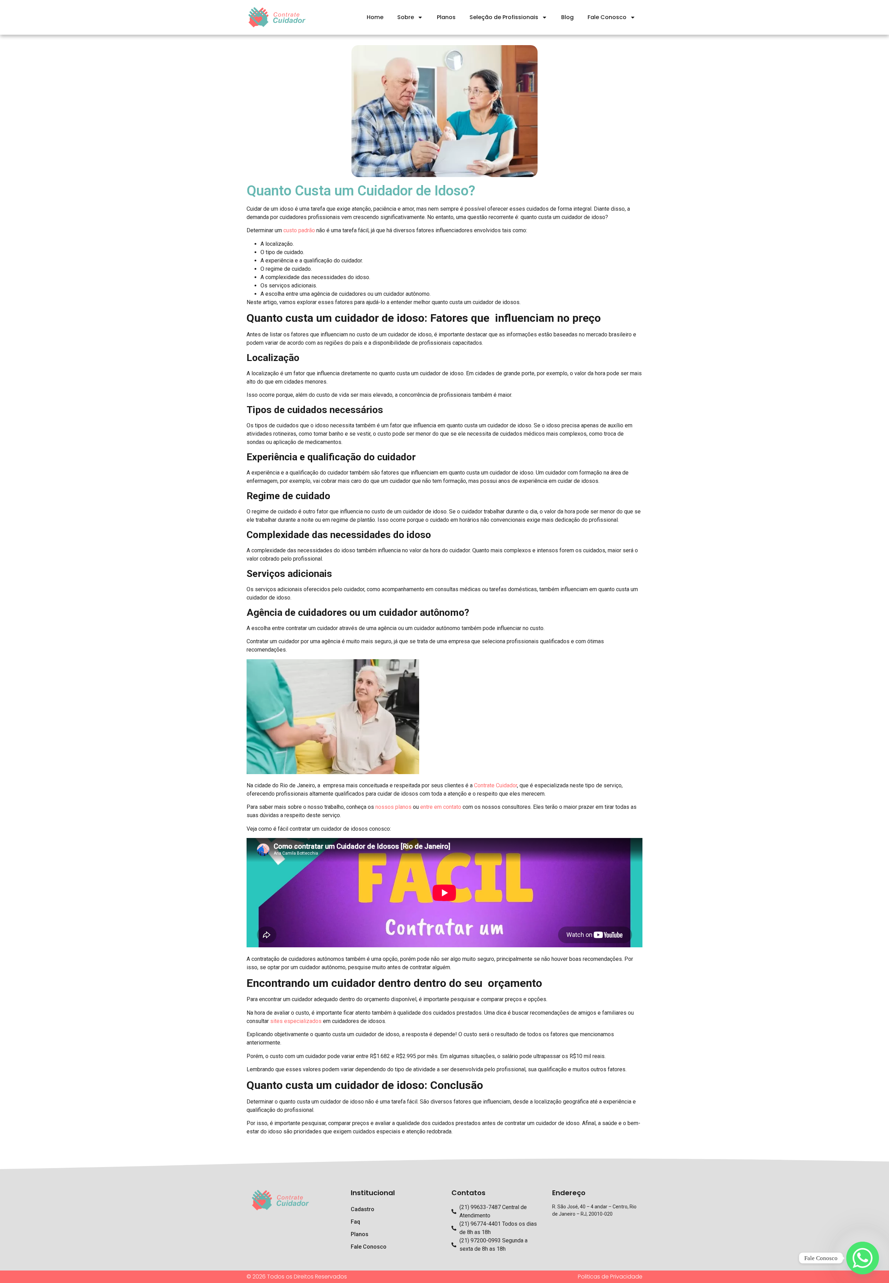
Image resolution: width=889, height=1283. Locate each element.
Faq (355, 1221)
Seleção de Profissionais (504, 17)
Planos (446, 17)
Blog (567, 17)
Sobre (405, 17)
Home (375, 17)
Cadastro (362, 1209)
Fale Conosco (607, 17)
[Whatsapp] (862, 1258)
